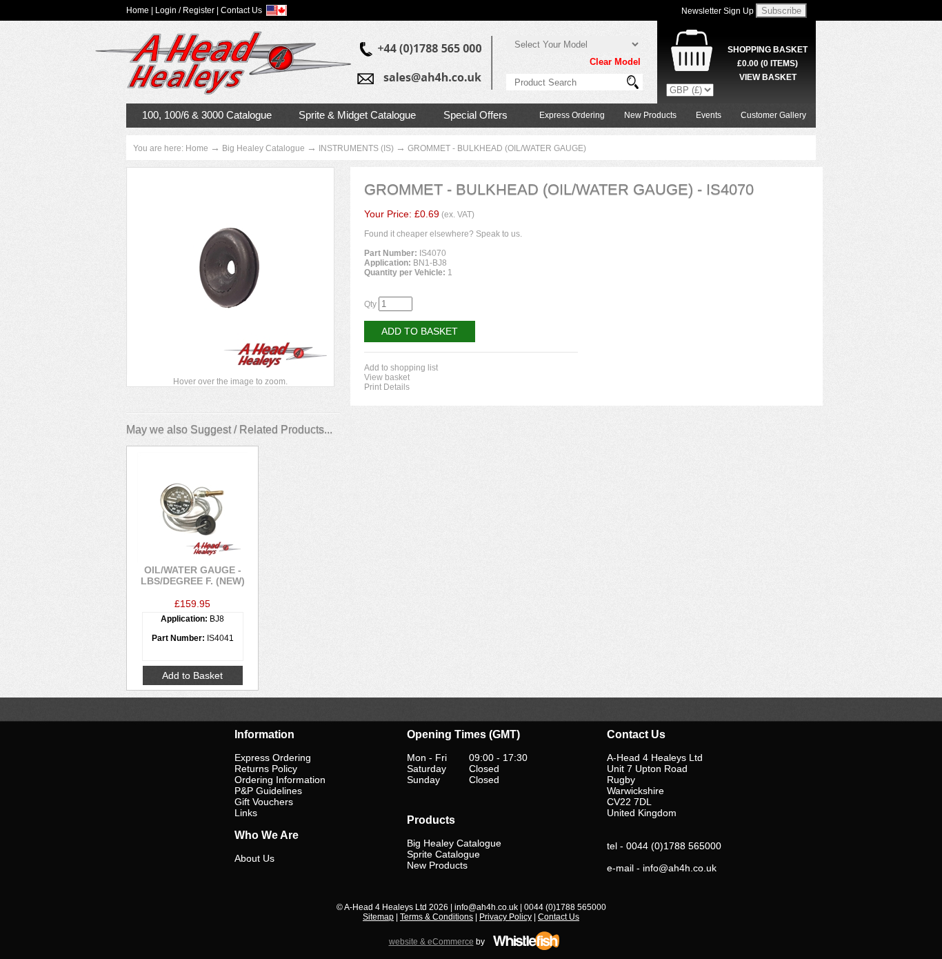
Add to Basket (419, 331)
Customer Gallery (773, 115)
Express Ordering (572, 115)
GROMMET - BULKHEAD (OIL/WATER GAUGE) (497, 148)
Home (197, 148)
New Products (650, 115)
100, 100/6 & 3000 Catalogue (207, 115)
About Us (254, 858)
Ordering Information (279, 779)
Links (245, 812)
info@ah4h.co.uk (679, 867)
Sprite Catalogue (443, 854)
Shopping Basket (768, 50)
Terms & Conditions (436, 917)
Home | (139, 10)
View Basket (767, 77)
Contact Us (558, 917)
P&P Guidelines (268, 790)
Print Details (387, 387)
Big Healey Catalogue (263, 148)
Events (708, 115)
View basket (387, 377)
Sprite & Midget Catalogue (357, 115)
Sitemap (378, 917)
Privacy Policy (505, 917)
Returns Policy (265, 768)
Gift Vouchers (263, 801)
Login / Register (184, 10)
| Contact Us (239, 10)
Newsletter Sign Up (717, 11)
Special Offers (475, 115)
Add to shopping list (401, 368)
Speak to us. (499, 234)
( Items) (767, 63)
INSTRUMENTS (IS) (356, 148)
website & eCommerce (431, 942)
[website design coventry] (526, 948)
